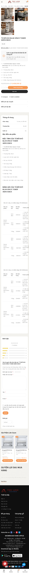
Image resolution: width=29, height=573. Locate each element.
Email (5, 398)
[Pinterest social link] (17, 532)
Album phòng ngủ (19, 517)
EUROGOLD (4, 451)
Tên (4, 392)
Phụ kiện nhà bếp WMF (7, 522)
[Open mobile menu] (1, 1)
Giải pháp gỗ (18, 527)
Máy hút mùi (4, 501)
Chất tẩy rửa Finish (6, 527)
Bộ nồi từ (3, 517)
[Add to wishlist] (13, 436)
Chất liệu (17, 525)
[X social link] (14, 532)
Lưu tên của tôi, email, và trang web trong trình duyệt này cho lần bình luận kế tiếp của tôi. (14, 407)
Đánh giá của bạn (8, 372)
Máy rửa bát (4, 503)
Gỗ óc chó (17, 522)
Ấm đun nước (4, 520)
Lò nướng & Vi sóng (6, 509)
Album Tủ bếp (18, 520)
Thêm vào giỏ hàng (18, 87)
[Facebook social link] (11, 532)
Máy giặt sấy (4, 506)
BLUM (26, 6)
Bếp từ (3, 498)
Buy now (14, 91)
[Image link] (10, 490)
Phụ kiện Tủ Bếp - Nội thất (7, 454)
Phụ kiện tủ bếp (18, 6)
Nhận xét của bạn (8, 374)
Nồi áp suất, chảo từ (6, 525)
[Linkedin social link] (19, 532)
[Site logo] (14, 1)
